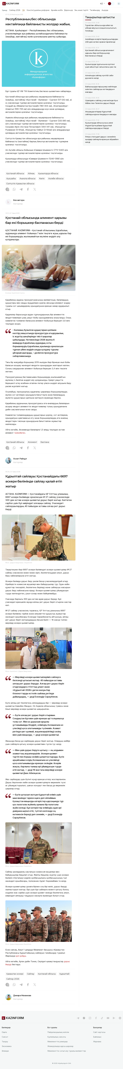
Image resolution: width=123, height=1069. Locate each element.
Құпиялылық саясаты (56, 1037)
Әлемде (5, 1051)
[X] (35, 189)
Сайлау (30, 974)
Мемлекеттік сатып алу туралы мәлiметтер (66, 1051)
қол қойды (21, 956)
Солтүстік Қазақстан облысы (20, 183)
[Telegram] (21, 189)
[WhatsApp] (14, 189)
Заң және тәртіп (81, 10)
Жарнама (97, 1041)
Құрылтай (64, 974)
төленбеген (19, 433)
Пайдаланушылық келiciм (58, 1032)
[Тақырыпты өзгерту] (111, 4)
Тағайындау (95, 10)
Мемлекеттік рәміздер (57, 1041)
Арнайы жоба (57, 10)
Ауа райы (11, 178)
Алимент (32, 442)
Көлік (42, 178)
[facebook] (96, 1018)
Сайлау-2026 (14, 10)
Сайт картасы (99, 1032)
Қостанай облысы (15, 173)
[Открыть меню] (119, 3)
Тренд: (4, 10)
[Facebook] (28, 189)
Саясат (5, 1037)
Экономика (6, 1046)
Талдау (5, 1041)
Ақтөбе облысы (56, 178)
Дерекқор (68, 10)
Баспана (45, 442)
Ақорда (105, 10)
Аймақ (31, 173)
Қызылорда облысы (48, 173)
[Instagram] (7, 189)
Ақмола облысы (27, 178)
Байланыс (97, 1037)
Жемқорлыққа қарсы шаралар (60, 1046)
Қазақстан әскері (14, 974)
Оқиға (4, 1032)
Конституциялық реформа (38, 10)
